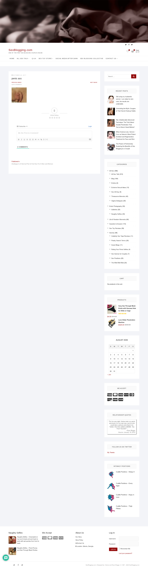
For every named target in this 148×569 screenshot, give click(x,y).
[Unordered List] (32, 139)
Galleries (114, 209)
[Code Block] (38, 139)
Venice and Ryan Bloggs (112, 565)
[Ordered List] (30, 139)
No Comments (17, 84)
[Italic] (21, 139)
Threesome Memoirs (118, 196)
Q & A (34, 58)
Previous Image (16, 82)
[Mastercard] (115, 394)
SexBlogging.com (20, 50)
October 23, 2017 (19, 75)
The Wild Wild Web (117, 263)
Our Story (79, 537)
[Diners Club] (131, 394)
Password (112, 544)
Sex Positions (115, 258)
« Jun (109, 374)
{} (44, 139)
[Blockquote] (35, 139)
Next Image (93, 82)
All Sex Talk (22, 58)
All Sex (111, 171)
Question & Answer (115, 224)
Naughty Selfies (116, 214)
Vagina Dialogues (117, 201)
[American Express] (109, 394)
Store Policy (79, 540)
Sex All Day (115, 192)
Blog (112, 178)
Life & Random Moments (117, 219)
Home (12, 58)
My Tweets (111, 452)
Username (112, 539)
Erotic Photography (115, 206)
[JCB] (120, 399)
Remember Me (125, 549)
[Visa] (120, 394)
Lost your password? (125, 553)
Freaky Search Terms (118, 240)
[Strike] (27, 139)
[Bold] (18, 139)
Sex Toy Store (45, 58)
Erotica (113, 183)
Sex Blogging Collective (91, 58)
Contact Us (111, 58)
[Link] (41, 139)
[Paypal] (126, 394)
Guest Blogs (115, 245)
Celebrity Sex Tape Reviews (120, 236)
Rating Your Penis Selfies (119, 249)
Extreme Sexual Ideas (118, 187)
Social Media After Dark (67, 58)
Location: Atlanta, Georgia (84, 546)
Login (90, 126)
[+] (47, 139)
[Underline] (24, 139)
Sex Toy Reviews (115, 228)
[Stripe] (115, 399)
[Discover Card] (109, 399)
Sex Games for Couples (119, 254)
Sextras (111, 233)
